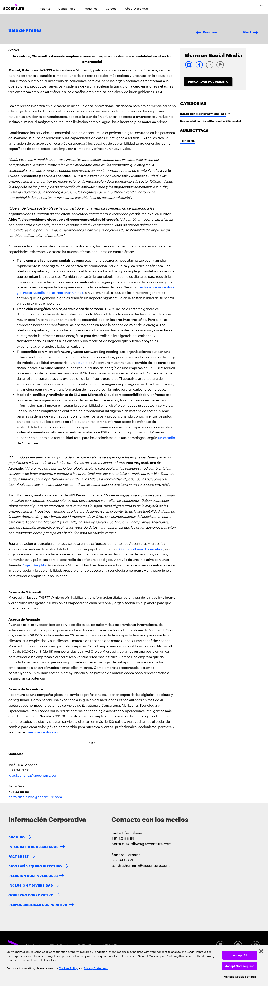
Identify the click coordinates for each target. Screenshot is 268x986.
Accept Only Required (240, 966)
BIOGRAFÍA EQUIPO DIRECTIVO (35, 865)
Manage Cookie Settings (240, 976)
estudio (82, 362)
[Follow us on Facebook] (238, 945)
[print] (220, 67)
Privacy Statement (96, 968)
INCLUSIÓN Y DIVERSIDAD (30, 885)
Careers (111, 8)
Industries (90, 8)
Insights (44, 8)
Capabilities (66, 8)
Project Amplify (34, 565)
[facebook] (199, 67)
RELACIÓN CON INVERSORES (33, 875)
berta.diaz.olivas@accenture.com (35, 797)
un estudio (166, 437)
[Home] (13, 7)
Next (247, 31)
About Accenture (137, 8)
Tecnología (187, 140)
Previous (210, 31)
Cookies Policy (68, 968)
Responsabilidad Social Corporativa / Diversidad (210, 121)
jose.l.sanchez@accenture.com (33, 775)
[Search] (262, 7)
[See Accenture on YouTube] (255, 945)
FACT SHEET (18, 856)
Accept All (240, 955)
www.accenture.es (43, 732)
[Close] (261, 951)
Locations (109, 945)
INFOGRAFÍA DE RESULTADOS (33, 846)
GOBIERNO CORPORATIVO (30, 894)
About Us (32, 945)
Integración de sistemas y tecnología (203, 113)
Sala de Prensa (25, 30)
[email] (209, 67)
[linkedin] (188, 67)
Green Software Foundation (141, 549)
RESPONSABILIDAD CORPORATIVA (37, 904)
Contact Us (59, 945)
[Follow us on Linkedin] (220, 945)
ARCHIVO (16, 836)
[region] (134, 965)
